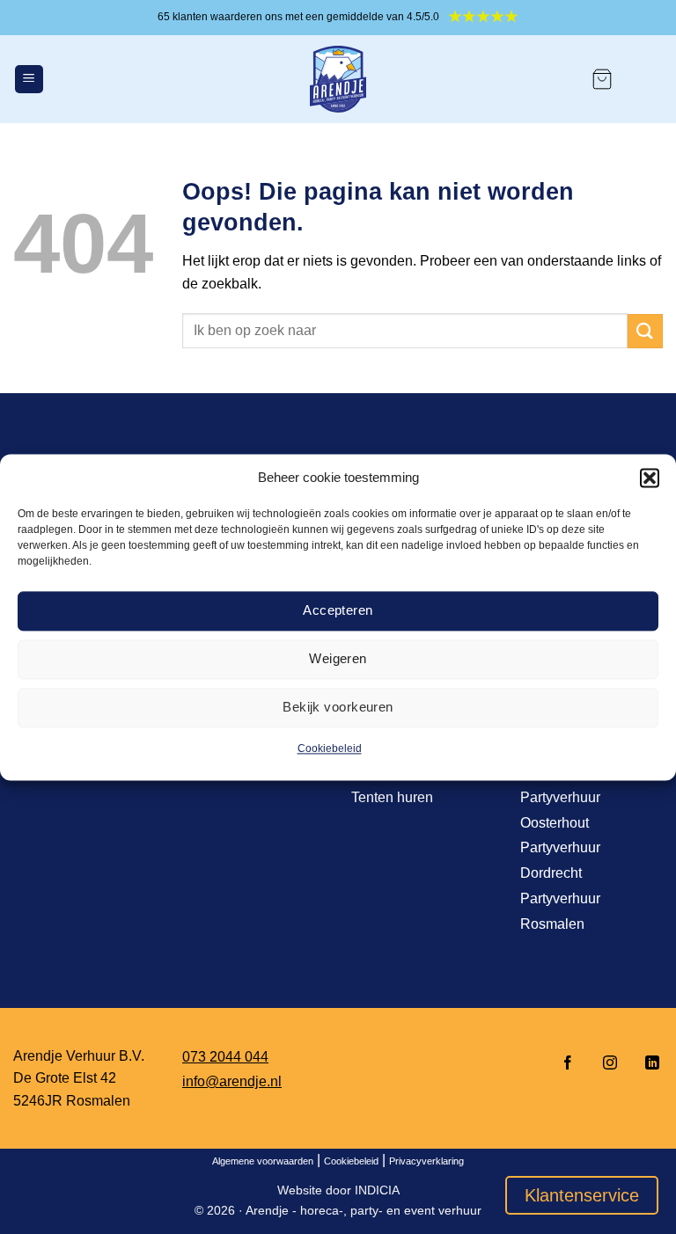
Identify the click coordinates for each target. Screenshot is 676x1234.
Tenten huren (392, 797)
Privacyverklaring (426, 1161)
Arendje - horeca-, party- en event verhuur (363, 1210)
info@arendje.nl (232, 1081)
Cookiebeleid (330, 748)
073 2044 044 (225, 1056)
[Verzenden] (645, 331)
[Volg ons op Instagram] (610, 1063)
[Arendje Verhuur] (338, 79)
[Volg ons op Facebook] (567, 1063)
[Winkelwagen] (602, 79)
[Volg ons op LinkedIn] (647, 1063)
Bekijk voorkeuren (338, 706)
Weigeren (338, 658)
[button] (649, 477)
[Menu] (29, 79)
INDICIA (377, 1190)
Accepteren (338, 609)
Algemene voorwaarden (262, 1161)
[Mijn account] (646, 79)
